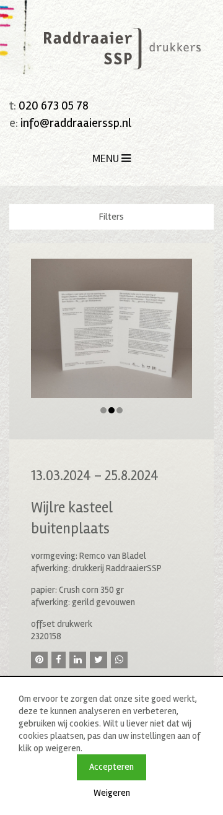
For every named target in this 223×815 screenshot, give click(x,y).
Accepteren (111, 766)
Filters (111, 216)
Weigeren (112, 792)
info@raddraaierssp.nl (75, 123)
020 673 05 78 (54, 105)
